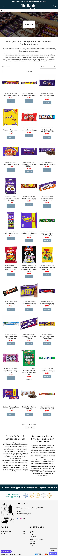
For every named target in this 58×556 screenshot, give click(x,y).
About (32, 531)
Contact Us (33, 543)
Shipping (33, 536)
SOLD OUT (29, 379)
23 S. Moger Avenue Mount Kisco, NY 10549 (29, 508)
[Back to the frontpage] (1, 10)
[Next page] (34, 427)
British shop (38, 445)
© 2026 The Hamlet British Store (11, 554)
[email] (24, 519)
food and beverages (43, 450)
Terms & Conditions (36, 540)
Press (32, 533)
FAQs (31, 534)
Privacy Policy (34, 538)
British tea (46, 468)
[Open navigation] (3, 6)
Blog (31, 545)
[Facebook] (18, 519)
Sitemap (32, 541)
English (53, 550)
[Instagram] (21, 519)
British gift (39, 468)
